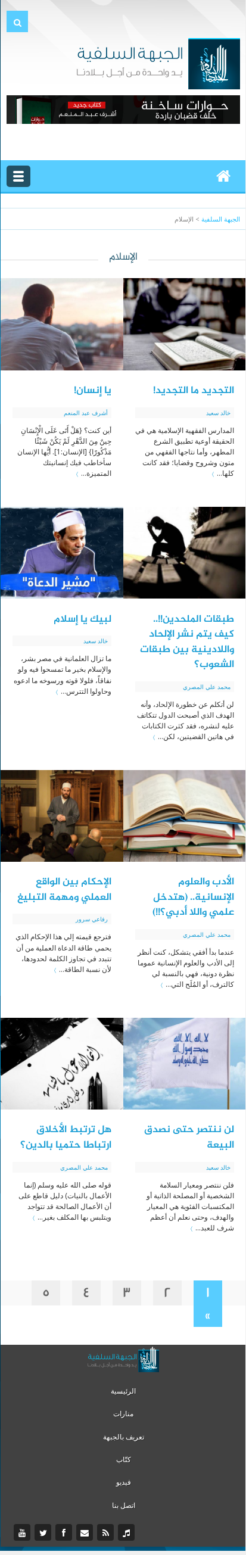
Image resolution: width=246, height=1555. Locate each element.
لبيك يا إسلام (82, 619)
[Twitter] (44, 1533)
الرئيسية (123, 1391)
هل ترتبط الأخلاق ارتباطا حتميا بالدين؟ (65, 1137)
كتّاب (123, 1459)
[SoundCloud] (128, 1533)
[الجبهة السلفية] (158, 62)
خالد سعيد (218, 413)
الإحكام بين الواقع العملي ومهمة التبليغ (64, 890)
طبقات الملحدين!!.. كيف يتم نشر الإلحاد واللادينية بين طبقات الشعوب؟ (187, 642)
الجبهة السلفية (220, 218)
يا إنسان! (92, 390)
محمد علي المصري (207, 687)
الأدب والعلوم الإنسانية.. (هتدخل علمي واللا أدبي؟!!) (193, 897)
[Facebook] (65, 1533)
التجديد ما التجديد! (193, 390)
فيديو (123, 1482)
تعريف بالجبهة (123, 1437)
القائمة (18, 176)
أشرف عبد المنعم (86, 413)
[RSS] (107, 1533)
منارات (123, 1413)
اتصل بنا (123, 1505)
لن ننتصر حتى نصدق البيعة (189, 1137)
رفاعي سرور (92, 919)
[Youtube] (23, 1533)
